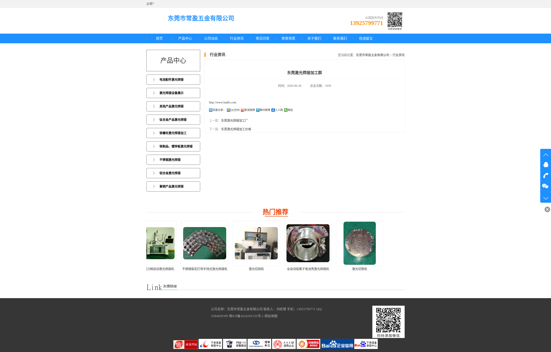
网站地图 (271, 316)
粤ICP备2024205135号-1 (246, 316)
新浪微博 (250, 110)
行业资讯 (237, 38)
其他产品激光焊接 (171, 106)
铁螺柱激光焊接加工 (173, 133)
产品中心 (185, 38)
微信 (290, 110)
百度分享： (219, 110)
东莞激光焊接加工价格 (236, 129)
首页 (159, 38)
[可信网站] (309, 348)
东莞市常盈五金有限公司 (372, 55)
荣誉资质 (288, 38)
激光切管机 (327, 269)
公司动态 (211, 38)
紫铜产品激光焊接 (171, 186)
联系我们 (340, 38)
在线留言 (366, 38)
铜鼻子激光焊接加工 (378, 269)
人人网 (279, 110)
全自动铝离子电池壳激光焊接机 (275, 269)
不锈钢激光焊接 (170, 159)
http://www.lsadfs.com (222, 102)
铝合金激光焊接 (170, 173)
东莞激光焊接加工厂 (234, 120)
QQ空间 (235, 110)
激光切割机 (223, 269)
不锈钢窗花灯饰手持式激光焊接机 (172, 269)
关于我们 (314, 38)
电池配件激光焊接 (171, 79)
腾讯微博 (265, 110)
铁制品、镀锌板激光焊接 (176, 146)
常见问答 (262, 38)
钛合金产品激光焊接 (173, 119)
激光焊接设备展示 (171, 93)
